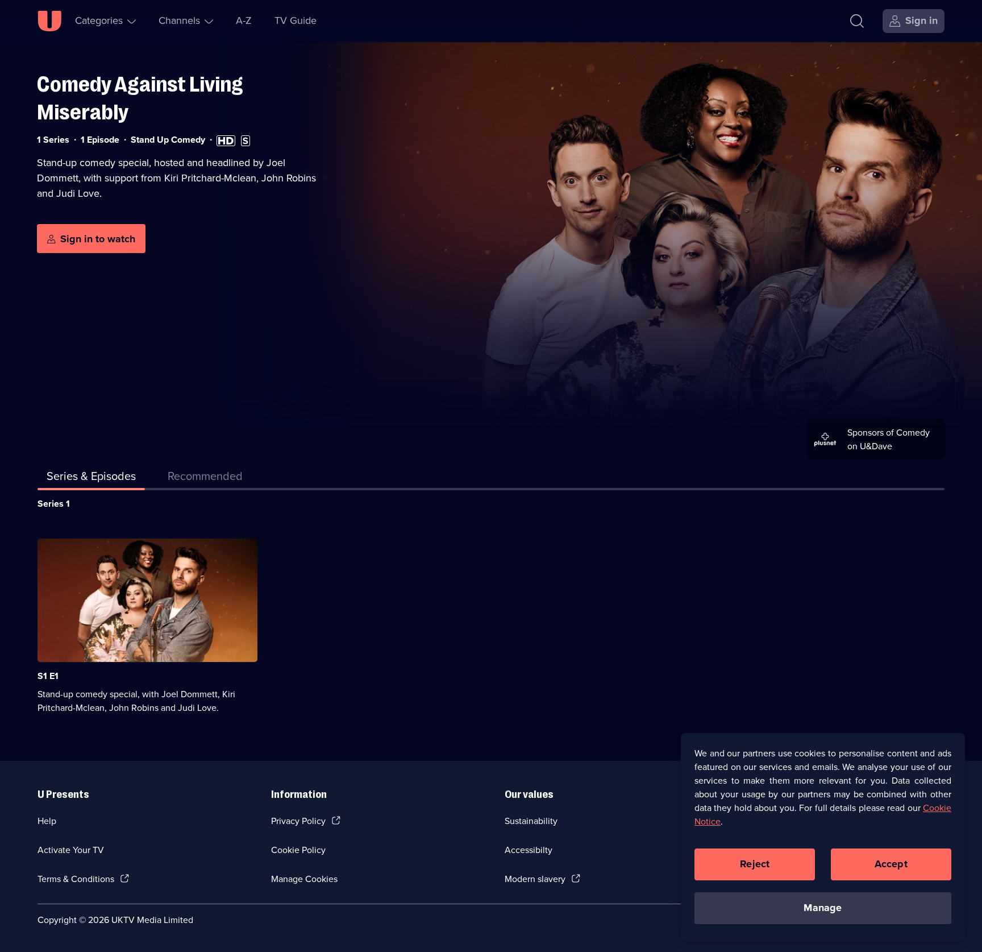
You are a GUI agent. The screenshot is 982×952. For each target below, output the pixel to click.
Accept (891, 863)
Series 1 (54, 503)
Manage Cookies (304, 878)
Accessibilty (528, 849)
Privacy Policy (298, 820)
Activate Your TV (71, 849)
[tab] (205, 478)
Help (47, 820)
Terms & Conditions (76, 878)
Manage (823, 907)
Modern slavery (535, 878)
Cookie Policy (298, 849)
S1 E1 (48, 675)
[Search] (857, 21)
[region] (823, 836)
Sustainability (531, 820)
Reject (754, 863)
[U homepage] (49, 21)
